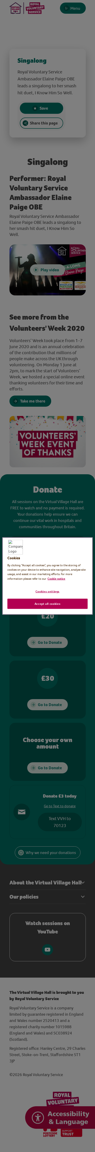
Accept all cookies (48, 603)
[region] (47, 576)
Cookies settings (47, 591)
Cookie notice (56, 578)
